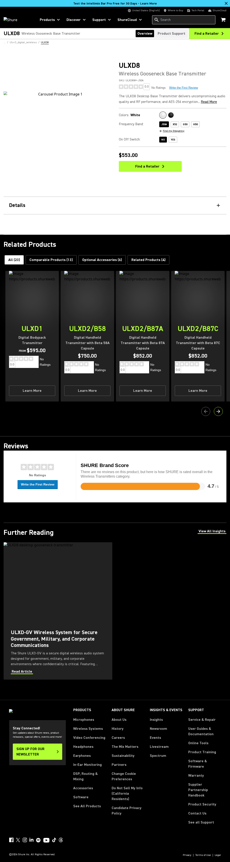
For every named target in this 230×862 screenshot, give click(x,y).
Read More (209, 102)
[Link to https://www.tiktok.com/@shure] (54, 840)
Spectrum (158, 755)
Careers (118, 737)
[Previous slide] (205, 411)
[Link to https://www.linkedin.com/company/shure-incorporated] (31, 840)
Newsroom (158, 728)
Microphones (83, 719)
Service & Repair (202, 719)
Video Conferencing (89, 737)
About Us (119, 719)
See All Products (87, 806)
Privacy (187, 855)
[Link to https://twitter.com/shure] (18, 840)
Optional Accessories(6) (102, 260)
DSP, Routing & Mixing (85, 776)
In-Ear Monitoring (87, 764)
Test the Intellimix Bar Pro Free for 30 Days (115, 4)
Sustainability (123, 755)
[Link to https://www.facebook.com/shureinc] (11, 840)
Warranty (196, 775)
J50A (164, 124)
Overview (144, 33)
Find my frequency (173, 131)
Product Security (202, 804)
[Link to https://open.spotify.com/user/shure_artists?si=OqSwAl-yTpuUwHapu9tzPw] (38, 840)
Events (155, 737)
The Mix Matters (125, 746)
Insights (156, 719)
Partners (119, 764)
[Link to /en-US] (17, 20)
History (118, 728)
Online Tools (198, 743)
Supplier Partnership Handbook (204, 790)
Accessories (83, 788)
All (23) (14, 260)
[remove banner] (226, 3)
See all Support (201, 822)
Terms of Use (203, 855)
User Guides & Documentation (201, 731)
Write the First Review (183, 87)
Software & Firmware (197, 764)
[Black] (171, 115)
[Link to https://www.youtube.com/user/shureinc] (46, 841)
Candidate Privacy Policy (127, 811)
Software (80, 797)
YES (173, 139)
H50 (195, 124)
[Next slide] (218, 411)
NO (163, 139)
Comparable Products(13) (51, 260)
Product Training (202, 752)
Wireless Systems (88, 728)
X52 (175, 124)
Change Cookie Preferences (124, 776)
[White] (163, 115)
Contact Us (197, 813)
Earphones (82, 755)
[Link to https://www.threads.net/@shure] (61, 840)
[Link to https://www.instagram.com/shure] (24, 840)
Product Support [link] (171, 33)
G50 (185, 124)
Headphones (83, 746)
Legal (218, 855)
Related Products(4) (148, 260)
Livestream (159, 746)
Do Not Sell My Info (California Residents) (127, 793)
